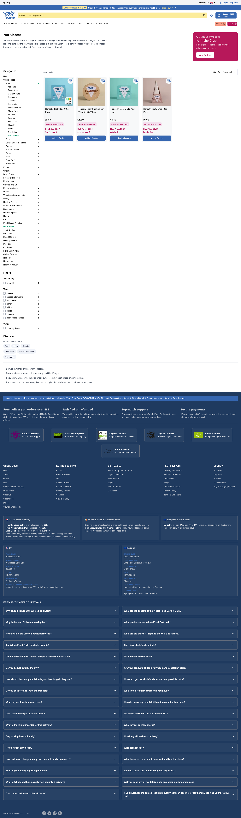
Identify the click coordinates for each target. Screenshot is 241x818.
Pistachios (12, 125)
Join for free (205, 54)
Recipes (104, 23)
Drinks (6, 191)
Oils (58, 478)
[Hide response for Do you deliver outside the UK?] (115, 668)
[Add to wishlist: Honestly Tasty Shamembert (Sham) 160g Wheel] (103, 81)
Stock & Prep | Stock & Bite (120, 470)
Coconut (11, 100)
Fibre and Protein (11, 250)
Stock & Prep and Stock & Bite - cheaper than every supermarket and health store (117, 7)
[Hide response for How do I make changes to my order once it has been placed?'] (115, 759)
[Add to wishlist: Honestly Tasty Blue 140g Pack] (70, 81)
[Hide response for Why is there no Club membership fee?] (115, 622)
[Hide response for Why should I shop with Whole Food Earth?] (115, 611)
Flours (8, 153)
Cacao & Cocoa (63, 482)
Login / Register (230, 2)
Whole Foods (9, 79)
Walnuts (11, 128)
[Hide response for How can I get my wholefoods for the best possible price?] (233, 679)
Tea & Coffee (9, 229)
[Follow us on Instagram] (55, 813)
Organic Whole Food (117, 474)
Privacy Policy (170, 490)
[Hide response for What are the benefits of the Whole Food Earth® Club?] (233, 611)
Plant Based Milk (63, 486)
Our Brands (75, 23)
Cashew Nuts (14, 93)
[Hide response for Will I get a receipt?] (233, 748)
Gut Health (112, 490)
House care (8, 261)
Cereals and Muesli (11, 184)
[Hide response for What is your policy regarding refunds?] (115, 770)
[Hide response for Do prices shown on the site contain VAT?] (233, 713)
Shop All (9, 23)
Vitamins (60, 494)
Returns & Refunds (172, 474)
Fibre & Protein (114, 486)
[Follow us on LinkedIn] (60, 813)
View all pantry (62, 498)
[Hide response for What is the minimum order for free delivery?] (115, 725)
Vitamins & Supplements (14, 195)
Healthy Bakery (10, 240)
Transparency (220, 482)
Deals (218, 23)
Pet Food (7, 243)
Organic (24, 23)
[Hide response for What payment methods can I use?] (115, 702)
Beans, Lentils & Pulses (13, 486)
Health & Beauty (10, 264)
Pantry (34, 23)
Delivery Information (173, 470)
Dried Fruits (11, 160)
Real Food (8, 257)
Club (230, 23)
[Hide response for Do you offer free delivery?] (233, 656)
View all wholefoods (12, 506)
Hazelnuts (12, 104)
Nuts (8, 83)
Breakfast (7, 233)
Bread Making (9, 236)
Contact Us (169, 478)
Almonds (12, 86)
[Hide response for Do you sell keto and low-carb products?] (115, 690)
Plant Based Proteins (12, 223)
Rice (8, 156)
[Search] (204, 15)
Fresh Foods (11, 163)
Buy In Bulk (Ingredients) (224, 486)
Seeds (8, 139)
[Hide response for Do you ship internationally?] (115, 736)
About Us (218, 470)
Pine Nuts (12, 121)
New (5, 76)
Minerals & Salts (10, 188)
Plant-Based (113, 478)
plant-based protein (66, 377)
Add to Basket (58, 138)
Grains (9, 146)
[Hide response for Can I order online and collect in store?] (115, 793)
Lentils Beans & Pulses (16, 142)
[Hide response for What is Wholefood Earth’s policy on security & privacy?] (115, 782)
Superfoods (8, 209)
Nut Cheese (13, 135)
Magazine (91, 23)
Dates (6, 502)
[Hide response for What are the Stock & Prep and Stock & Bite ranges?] (233, 633)
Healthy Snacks (10, 202)
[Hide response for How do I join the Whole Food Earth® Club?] (115, 633)
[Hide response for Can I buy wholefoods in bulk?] (233, 645)
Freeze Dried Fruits (12, 177)
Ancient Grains (12, 149)
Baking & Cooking (53, 23)
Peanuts (11, 114)
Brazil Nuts (13, 90)
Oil (4, 219)
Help (8, 2)
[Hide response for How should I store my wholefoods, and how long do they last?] (115, 679)
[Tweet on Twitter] (49, 813)
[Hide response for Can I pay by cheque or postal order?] (115, 713)
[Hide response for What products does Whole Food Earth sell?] (233, 622)
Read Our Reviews (172, 486)
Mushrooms (8, 181)
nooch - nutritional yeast (81, 382)
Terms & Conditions (172, 494)
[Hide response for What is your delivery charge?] (233, 725)
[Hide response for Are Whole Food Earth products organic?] (115, 645)
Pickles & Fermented (12, 205)
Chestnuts (12, 97)
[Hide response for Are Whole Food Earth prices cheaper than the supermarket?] (115, 656)
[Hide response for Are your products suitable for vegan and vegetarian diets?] (233, 668)
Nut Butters (13, 132)
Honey (6, 216)
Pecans (11, 118)
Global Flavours (10, 254)
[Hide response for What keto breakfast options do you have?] (233, 690)
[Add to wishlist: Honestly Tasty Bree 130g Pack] (169, 81)
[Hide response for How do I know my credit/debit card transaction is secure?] (233, 702)
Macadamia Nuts (15, 107)
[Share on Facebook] (44, 813)
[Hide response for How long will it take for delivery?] (233, 736)
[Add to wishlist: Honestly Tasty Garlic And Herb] (136, 81)
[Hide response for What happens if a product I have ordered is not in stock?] (233, 759)
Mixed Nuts (13, 111)
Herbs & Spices (10, 212)
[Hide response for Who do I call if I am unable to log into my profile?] (233, 770)
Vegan (111, 482)
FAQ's (166, 482)
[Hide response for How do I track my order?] (115, 748)
